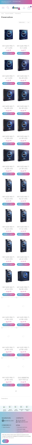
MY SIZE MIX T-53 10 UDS (9, 258)
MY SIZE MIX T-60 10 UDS (9, 228)
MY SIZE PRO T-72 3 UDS (23, 47)
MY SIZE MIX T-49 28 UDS (9, 168)
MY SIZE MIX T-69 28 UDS (23, 77)
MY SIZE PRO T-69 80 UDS (23, 288)
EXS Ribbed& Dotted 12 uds (23, 380)
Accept (5, 441)
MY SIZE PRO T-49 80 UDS (8, 348)
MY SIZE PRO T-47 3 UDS (8, 47)
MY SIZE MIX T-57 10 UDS (23, 228)
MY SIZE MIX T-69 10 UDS (9, 198)
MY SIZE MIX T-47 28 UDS (23, 168)
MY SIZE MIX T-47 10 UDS (9, 288)
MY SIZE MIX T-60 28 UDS (23, 107)
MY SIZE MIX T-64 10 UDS (23, 198)
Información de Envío (6, 1)
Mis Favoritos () (5, 2)
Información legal (17, 1)
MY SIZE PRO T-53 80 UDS (23, 318)
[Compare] (9, 42)
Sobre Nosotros (6, 427)
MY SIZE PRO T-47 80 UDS (23, 348)
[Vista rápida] (11, 42)
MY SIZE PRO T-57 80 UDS (8, 318)
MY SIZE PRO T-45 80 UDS (8, 379)
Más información (10, 437)
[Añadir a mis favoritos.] (7, 42)
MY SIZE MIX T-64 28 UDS (9, 107)
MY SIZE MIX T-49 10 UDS (23, 258)
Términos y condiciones (22, 431)
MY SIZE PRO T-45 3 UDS (8, 77)
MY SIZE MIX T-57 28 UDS (9, 137)
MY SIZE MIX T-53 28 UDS (23, 137)
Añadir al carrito (8, 53)
